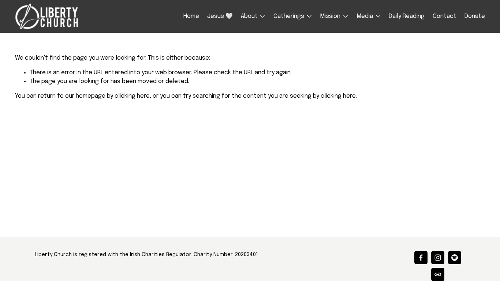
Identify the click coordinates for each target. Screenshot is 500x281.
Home (191, 16)
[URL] (437, 274)
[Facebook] (421, 257)
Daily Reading (407, 16)
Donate (474, 16)
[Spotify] (454, 257)
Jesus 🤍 (220, 16)
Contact (444, 16)
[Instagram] (437, 257)
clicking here (132, 96)
